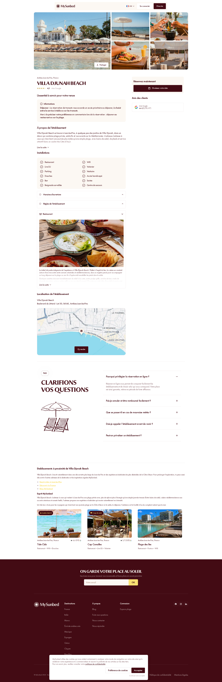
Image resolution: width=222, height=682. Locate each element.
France (55, 78)
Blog (94, 609)
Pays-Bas (67, 654)
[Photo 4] (60, 535)
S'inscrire (159, 6)
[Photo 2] (57, 535)
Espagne (68, 637)
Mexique (68, 631)
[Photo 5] (62, 535)
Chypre (67, 648)
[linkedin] (186, 604)
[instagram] (181, 604)
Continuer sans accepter (137, 676)
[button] (72, 41)
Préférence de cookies (118, 670)
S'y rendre (81, 349)
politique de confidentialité (95, 664)
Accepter (138, 670)
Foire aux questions (100, 614)
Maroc (67, 620)
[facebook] (176, 604)
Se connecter (145, 6)
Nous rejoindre (98, 626)
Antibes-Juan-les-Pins (44, 78)
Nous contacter (98, 620)
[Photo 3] (59, 535)
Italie (66, 614)
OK (133, 582)
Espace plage (125, 609)
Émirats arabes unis (72, 626)
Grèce (66, 643)
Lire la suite (44, 285)
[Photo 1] (55, 535)
